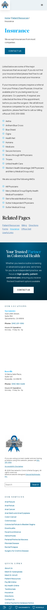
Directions (33, 225)
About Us (9, 568)
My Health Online (12, 585)
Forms (5, 229)
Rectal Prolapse (11, 547)
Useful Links (7, 232)
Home (7, 18)
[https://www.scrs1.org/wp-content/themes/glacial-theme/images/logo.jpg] (14, 444)
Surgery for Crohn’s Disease (17, 551)
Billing (24, 225)
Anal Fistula (9, 505)
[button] (42, 5)
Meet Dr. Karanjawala (13, 572)
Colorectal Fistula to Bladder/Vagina (20, 524)
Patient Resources (20, 18)
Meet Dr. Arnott (11, 575)
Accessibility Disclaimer (14, 466)
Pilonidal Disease (12, 543)
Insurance (14, 229)
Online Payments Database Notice (19, 603)
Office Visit (26, 229)
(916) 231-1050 (17, 323)
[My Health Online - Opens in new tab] (10, 607)
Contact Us (15, 51)
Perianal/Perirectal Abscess (16, 539)
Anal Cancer (10, 509)
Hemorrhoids (10, 536)
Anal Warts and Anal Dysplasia (17, 513)
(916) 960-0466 (18, 384)
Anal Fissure (10, 502)
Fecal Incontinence (13, 532)
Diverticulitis (10, 528)
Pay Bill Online (10, 582)
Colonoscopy (10, 520)
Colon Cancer (11, 517)
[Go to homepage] (5, 5)
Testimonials (10, 589)
